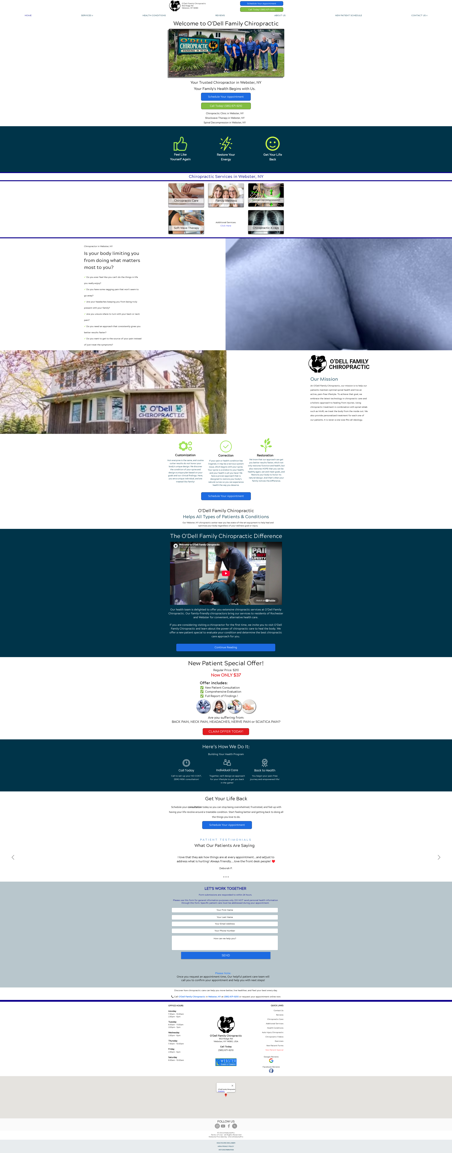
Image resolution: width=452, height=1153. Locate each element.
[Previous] (13, 857)
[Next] (439, 857)
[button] (87, 15)
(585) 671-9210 (231, 996)
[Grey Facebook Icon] (228, 1126)
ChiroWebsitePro (235, 1137)
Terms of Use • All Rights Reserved (226, 1135)
